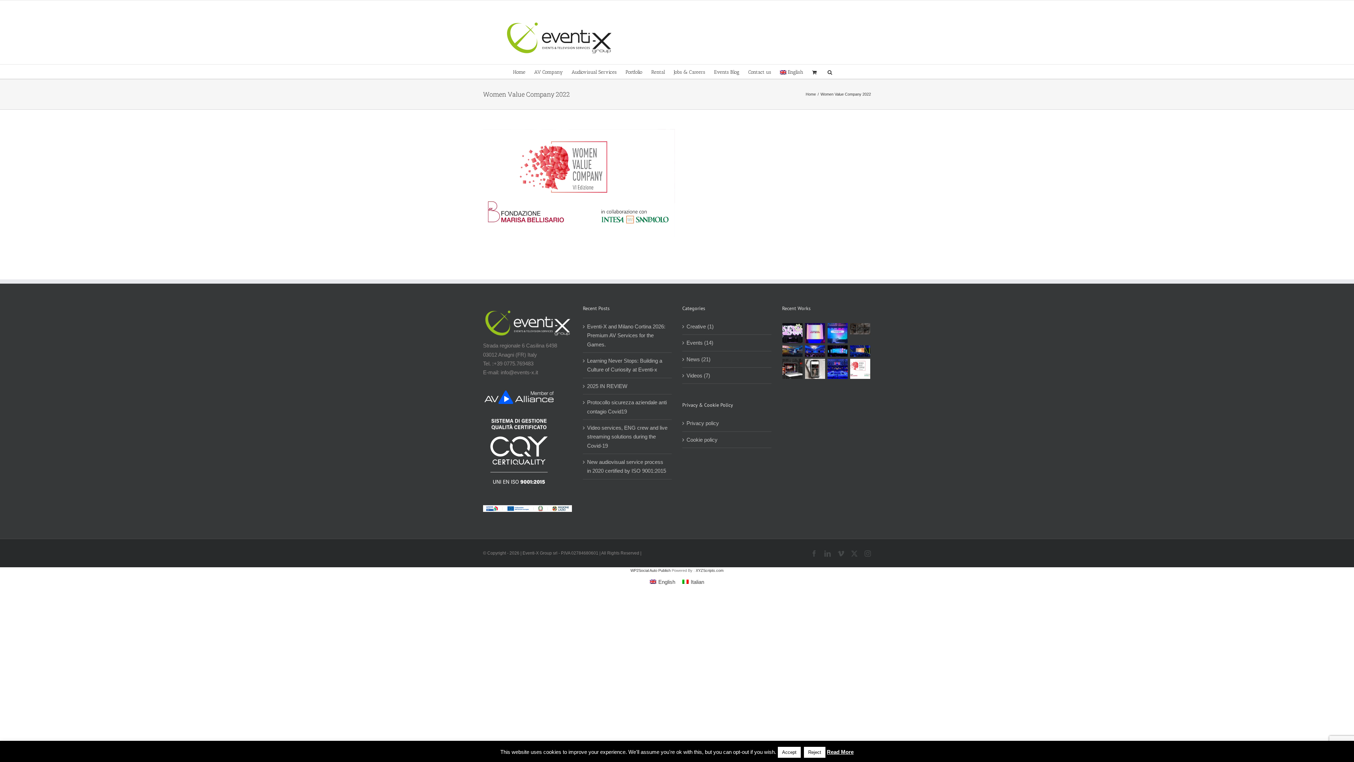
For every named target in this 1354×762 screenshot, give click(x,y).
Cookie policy (702, 440)
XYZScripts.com (710, 570)
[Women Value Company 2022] (860, 369)
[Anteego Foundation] (815, 333)
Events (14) (700, 343)
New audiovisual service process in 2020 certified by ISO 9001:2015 (626, 466)
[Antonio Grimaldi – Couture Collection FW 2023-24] (815, 369)
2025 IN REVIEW (607, 386)
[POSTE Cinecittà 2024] (860, 351)
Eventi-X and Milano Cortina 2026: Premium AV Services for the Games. (626, 335)
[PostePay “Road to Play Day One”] (792, 351)
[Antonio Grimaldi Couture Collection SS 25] (860, 328)
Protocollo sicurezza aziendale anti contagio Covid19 (627, 406)
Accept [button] (789, 752)
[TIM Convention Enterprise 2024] (837, 351)
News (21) (698, 359)
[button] (830, 72)
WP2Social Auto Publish (650, 570)
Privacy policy (703, 423)
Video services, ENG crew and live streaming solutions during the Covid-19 (627, 437)
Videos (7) (698, 376)
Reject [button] (814, 752)
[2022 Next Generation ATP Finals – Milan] (837, 369)
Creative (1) (700, 326)
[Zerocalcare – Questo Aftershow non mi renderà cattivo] (792, 369)
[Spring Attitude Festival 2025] (792, 333)
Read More (840, 752)
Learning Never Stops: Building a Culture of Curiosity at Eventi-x (624, 365)
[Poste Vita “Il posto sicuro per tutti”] (815, 351)
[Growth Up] (837, 333)
